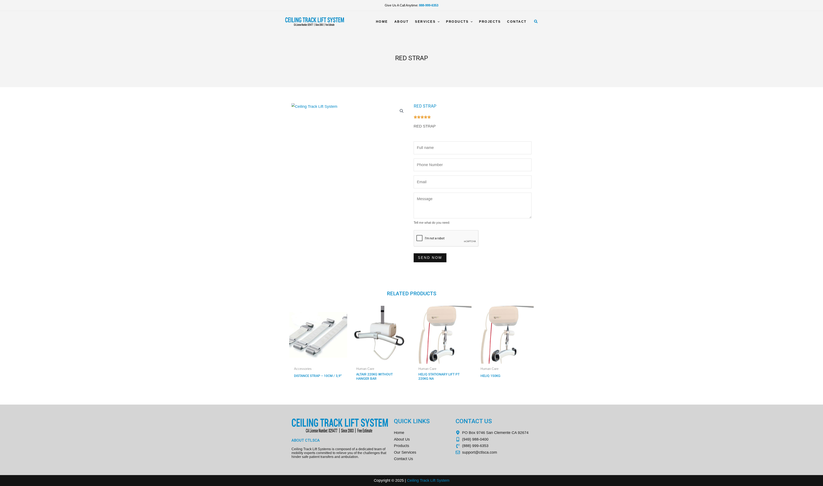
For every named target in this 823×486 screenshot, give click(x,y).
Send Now (430, 258)
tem (446, 480)
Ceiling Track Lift (421, 480)
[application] (438, 21)
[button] (536, 21)
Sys (439, 480)
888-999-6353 (428, 5)
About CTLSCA (305, 440)
